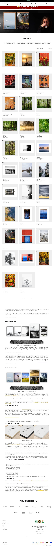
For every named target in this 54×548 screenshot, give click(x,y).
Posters (17, 3)
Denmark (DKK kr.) (5, 544)
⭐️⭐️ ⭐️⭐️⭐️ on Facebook (42, 490)
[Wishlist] (49, 3)
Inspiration (37, 3)
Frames (21, 3)
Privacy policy (4, 528)
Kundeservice (4, 522)
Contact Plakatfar (4, 529)
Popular (32, 3)
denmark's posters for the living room (12, 395)
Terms (3, 526)
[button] (5, 1)
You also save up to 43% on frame (14, 444)
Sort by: (37, 48)
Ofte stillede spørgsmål (5, 523)
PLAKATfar (45, 545)
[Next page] (31, 298)
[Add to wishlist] (2, 52)
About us (3, 525)
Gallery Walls (27, 3)
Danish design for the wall (26, 409)
